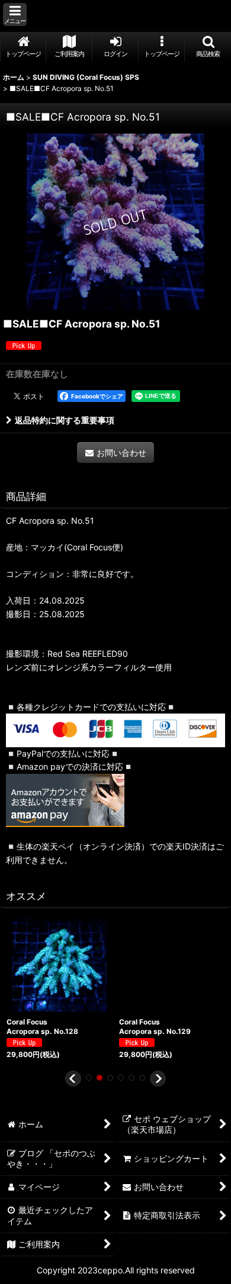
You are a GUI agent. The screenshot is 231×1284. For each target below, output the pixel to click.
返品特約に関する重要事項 (64, 420)
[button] (15, 14)
